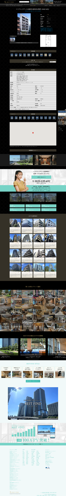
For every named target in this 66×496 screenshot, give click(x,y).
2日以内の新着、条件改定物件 (49, 457)
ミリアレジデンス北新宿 (20, 4)
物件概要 (50, 5)
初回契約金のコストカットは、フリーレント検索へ (32, 444)
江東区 (27, 452)
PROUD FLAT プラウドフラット (14, 456)
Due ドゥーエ (11, 467)
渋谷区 (23, 452)
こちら (31, 65)
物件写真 (46, 5)
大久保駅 (23, 79)
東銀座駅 (32, 462)
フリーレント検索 (47, 453)
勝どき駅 (32, 458)
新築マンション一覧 (48, 456)
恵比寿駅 (37, 452)
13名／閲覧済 (33, 5)
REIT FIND (7, 4)
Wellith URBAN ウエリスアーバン (14, 482)
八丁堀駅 (32, 463)
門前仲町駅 (38, 453)
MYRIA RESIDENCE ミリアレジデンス (15, 468)
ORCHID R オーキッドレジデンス (14, 462)
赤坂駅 (32, 453)
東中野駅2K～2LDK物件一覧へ (45, 206)
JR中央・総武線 (19, 79)
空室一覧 (58, 5)
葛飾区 (27, 463)
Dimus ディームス (12, 463)
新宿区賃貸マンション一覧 (12, 4)
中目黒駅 (37, 462)
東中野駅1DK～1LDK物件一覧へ (30, 210)
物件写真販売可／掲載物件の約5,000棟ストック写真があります (24, 42)
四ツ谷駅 (37, 458)
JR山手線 (18, 80)
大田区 (23, 458)
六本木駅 (32, 452)
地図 (54, 5)
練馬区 (27, 462)
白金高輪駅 (33, 456)
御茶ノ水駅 (38, 463)
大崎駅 (37, 461)
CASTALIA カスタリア (13, 461)
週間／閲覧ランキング (48, 452)
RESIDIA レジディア (12, 452)
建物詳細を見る (13, 51)
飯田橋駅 (37, 457)
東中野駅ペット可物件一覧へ (13, 210)
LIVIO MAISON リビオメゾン (14, 485)
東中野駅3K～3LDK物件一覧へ (45, 210)
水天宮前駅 (33, 461)
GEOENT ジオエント (12, 487)
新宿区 (23, 453)
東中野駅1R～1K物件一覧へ (29, 206)
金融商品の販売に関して (48, 461)
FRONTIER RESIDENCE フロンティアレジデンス (15, 481)
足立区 (23, 463)
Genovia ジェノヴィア (13, 472)
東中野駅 (22, 78)
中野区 (23, 461)
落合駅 (24, 77)
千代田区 (27, 453)
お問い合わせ (40, 177)
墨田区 (23, 457)
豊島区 (27, 458)
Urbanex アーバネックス (13, 458)
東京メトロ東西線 (19, 77)
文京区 (23, 456)
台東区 (27, 456)
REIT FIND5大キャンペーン (33, 381)
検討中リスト (47, 458)
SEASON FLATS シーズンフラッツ (14, 466)
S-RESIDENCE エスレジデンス (14, 471)
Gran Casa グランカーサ (13, 476)
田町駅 (32, 457)
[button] (48, 347)
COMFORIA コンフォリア (13, 453)
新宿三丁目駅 (38, 456)
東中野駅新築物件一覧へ (12, 206)
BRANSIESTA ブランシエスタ (14, 477)
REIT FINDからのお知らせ (48, 462)
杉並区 (27, 461)
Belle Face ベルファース (13, 486)
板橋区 (23, 462)
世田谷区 (27, 457)
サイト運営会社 (48, 190)
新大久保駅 (21, 80)
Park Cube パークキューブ (13, 457)
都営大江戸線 (19, 78)
